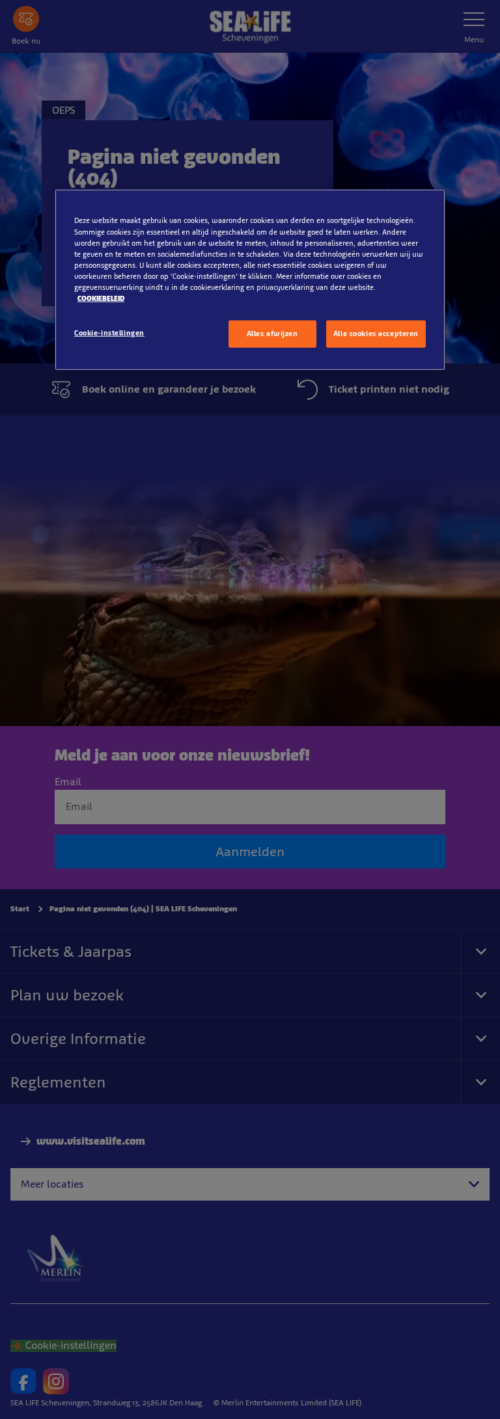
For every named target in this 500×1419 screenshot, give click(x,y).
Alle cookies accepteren (376, 333)
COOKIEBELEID (100, 298)
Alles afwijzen (272, 333)
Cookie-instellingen (109, 332)
